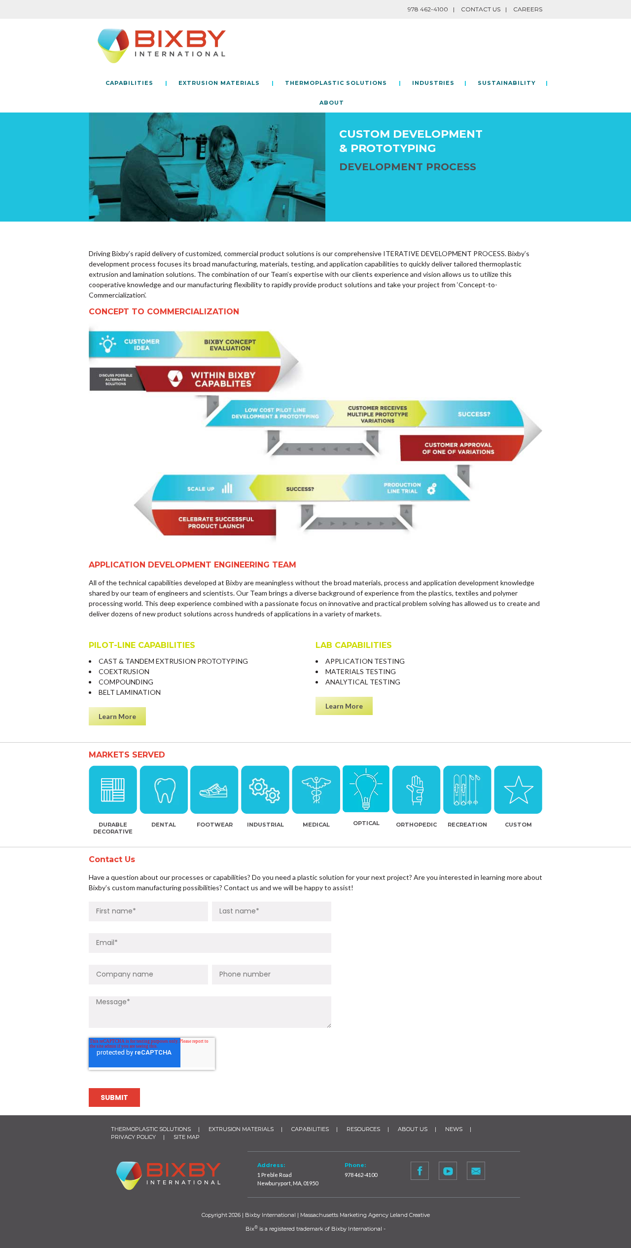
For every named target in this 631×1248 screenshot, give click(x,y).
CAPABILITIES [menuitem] (129, 82)
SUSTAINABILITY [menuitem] (507, 82)
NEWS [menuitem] (453, 1129)
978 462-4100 (361, 1175)
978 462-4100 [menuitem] (428, 9)
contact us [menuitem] (480, 9)
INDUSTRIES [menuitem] (433, 82)
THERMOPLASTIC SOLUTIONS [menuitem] (336, 82)
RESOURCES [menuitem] (363, 1129)
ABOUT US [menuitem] (412, 1129)
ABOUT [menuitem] (331, 102)
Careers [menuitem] (527, 9)
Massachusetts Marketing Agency (344, 1214)
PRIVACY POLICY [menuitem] (133, 1137)
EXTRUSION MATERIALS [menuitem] (219, 82)
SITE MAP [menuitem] (187, 1137)
